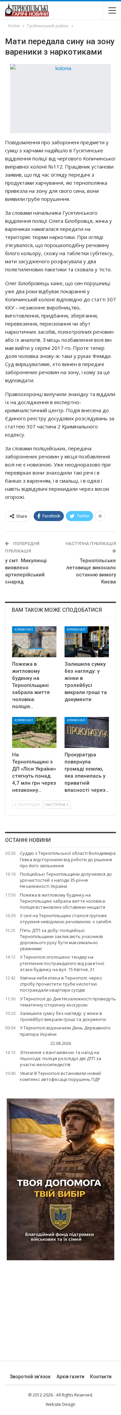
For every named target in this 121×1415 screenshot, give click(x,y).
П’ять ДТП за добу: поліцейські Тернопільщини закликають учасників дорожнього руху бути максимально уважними (61, 939)
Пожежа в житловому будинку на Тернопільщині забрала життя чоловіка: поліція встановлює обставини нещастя (63, 901)
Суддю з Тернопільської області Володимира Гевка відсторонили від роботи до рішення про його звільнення (68, 859)
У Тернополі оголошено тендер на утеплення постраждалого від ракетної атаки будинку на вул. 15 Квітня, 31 (62, 963)
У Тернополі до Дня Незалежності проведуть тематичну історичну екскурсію (68, 1002)
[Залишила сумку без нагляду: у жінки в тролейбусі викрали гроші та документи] (87, 641)
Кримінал (23, 629)
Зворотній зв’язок (30, 1376)
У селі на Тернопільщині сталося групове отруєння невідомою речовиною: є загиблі (65, 918)
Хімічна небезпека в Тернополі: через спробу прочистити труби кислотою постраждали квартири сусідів (61, 984)
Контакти (101, 1376)
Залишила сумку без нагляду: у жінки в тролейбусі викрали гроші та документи (63, 1016)
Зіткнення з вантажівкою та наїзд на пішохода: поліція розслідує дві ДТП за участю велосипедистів (60, 1058)
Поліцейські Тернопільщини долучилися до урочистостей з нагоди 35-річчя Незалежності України (66, 880)
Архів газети (70, 1376)
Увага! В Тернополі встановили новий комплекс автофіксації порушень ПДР (60, 1076)
